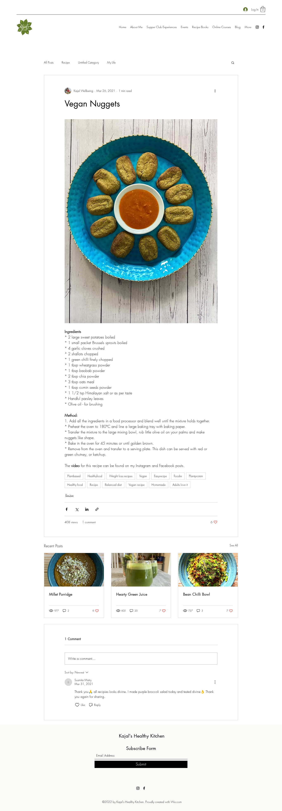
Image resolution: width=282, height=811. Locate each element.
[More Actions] (214, 682)
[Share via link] (97, 509)
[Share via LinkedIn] (87, 509)
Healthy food (75, 485)
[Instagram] (257, 27)
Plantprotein (196, 476)
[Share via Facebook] (67, 509)
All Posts (48, 62)
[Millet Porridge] (74, 570)
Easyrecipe (160, 476)
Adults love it (180, 485)
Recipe (66, 62)
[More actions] (214, 90)
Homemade (159, 485)
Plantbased (74, 476)
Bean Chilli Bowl (196, 594)
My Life (111, 62)
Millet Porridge (60, 594)
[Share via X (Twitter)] (77, 509)
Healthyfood (95, 476)
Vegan (143, 476)
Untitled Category (88, 62)
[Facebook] (263, 27)
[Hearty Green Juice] (141, 570)
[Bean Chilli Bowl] (208, 570)
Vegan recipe (137, 485)
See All (234, 545)
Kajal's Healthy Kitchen (142, 736)
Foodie (178, 476)
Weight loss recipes (120, 476)
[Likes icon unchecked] (77, 704)
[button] (262, 9)
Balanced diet (113, 485)
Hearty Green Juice (131, 594)
